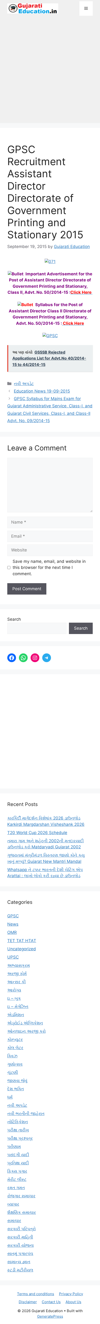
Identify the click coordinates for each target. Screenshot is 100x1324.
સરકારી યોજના (20, 1245)
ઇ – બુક (14, 998)
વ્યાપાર (13, 1204)
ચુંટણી (12, 1072)
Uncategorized (21, 948)
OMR (12, 932)
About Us (73, 1302)
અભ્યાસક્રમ (18, 965)
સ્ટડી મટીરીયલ (20, 1270)
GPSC (13, 916)
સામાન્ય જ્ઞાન (18, 1261)
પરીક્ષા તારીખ (18, 1130)
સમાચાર (14, 1220)
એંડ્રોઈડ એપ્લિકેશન (25, 1023)
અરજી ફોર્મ (17, 973)
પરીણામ (14, 1146)
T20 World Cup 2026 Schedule (37, 832)
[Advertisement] (50, 72)
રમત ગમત (16, 1187)
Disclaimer (28, 1302)
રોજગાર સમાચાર (21, 1195)
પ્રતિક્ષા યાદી (18, 1163)
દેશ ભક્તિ (15, 1088)
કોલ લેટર (15, 1047)
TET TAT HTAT (21, 940)
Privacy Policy (71, 1294)
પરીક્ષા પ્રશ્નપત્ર (20, 1138)
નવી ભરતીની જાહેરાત (25, 1113)
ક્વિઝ (12, 1055)
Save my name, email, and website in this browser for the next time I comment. (49, 567)
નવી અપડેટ (24, 383)
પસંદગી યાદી (18, 1154)
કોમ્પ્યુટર (15, 1039)
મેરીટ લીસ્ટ (16, 1179)
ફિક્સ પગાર (17, 1171)
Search (14, 619)
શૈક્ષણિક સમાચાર (21, 1212)
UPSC (13, 957)
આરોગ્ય (14, 990)
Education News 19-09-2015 (42, 391)
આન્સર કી (16, 981)
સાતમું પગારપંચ (20, 1253)
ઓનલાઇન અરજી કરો (26, 1031)
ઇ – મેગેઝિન (17, 1006)
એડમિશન (15, 1014)
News (12, 924)
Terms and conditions (35, 1294)
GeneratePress (50, 1316)
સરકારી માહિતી (20, 1237)
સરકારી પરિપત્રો (21, 1228)
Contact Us (51, 1302)
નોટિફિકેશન (17, 1121)
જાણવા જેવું (17, 1080)
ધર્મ (10, 1097)
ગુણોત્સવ (15, 1064)
